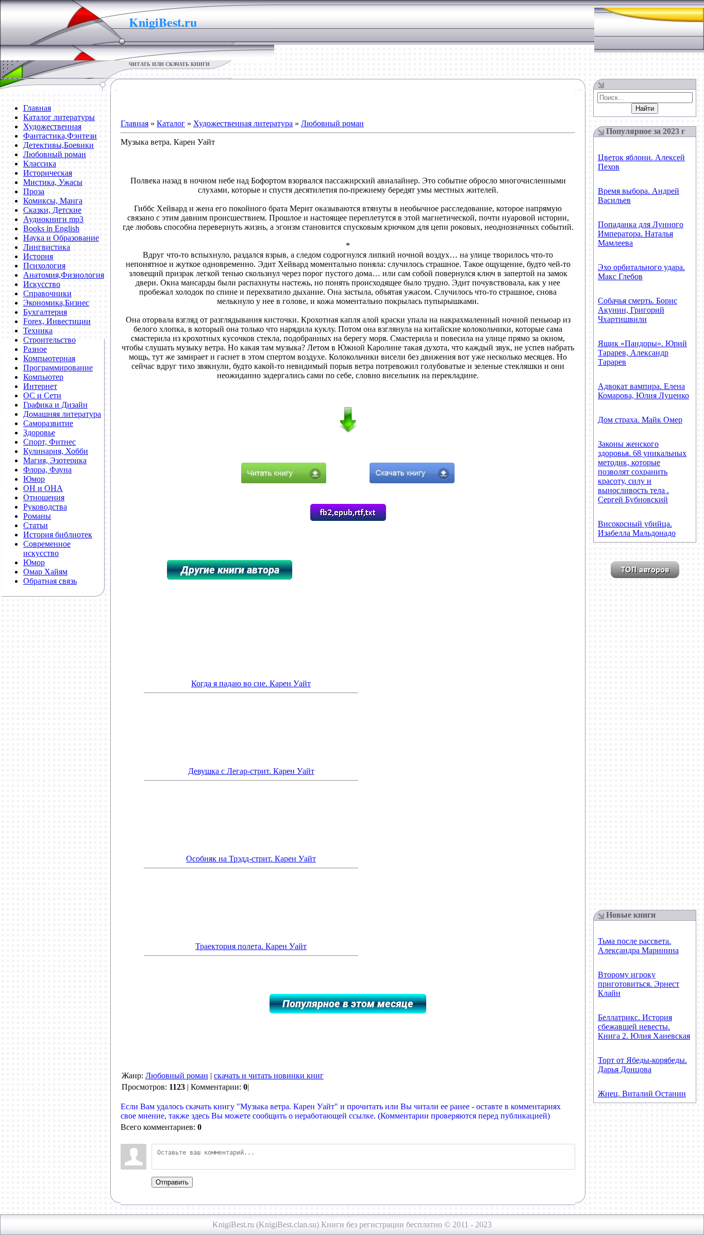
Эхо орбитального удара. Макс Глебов (641, 272)
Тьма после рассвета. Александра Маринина (638, 946)
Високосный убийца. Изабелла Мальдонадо (637, 528)
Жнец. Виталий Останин (642, 1093)
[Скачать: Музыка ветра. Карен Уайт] (412, 480)
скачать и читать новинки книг (269, 1075)
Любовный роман (332, 123)
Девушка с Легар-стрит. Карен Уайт (251, 771)
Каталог (171, 123)
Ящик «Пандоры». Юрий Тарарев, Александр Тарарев (642, 352)
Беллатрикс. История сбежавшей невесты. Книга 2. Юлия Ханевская (644, 1026)
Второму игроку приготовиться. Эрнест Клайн (638, 983)
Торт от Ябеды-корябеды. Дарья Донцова (642, 1065)
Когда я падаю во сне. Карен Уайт (251, 683)
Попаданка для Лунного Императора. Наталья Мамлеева (640, 233)
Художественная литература (243, 123)
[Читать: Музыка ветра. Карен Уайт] (283, 480)
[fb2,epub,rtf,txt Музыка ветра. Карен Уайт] (348, 518)
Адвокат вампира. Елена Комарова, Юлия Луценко (643, 391)
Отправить (172, 1182)
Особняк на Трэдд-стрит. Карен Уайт (251, 858)
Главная (134, 123)
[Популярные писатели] (645, 575)
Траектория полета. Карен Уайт (251, 946)
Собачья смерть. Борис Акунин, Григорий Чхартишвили (637, 310)
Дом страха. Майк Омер (640, 419)
